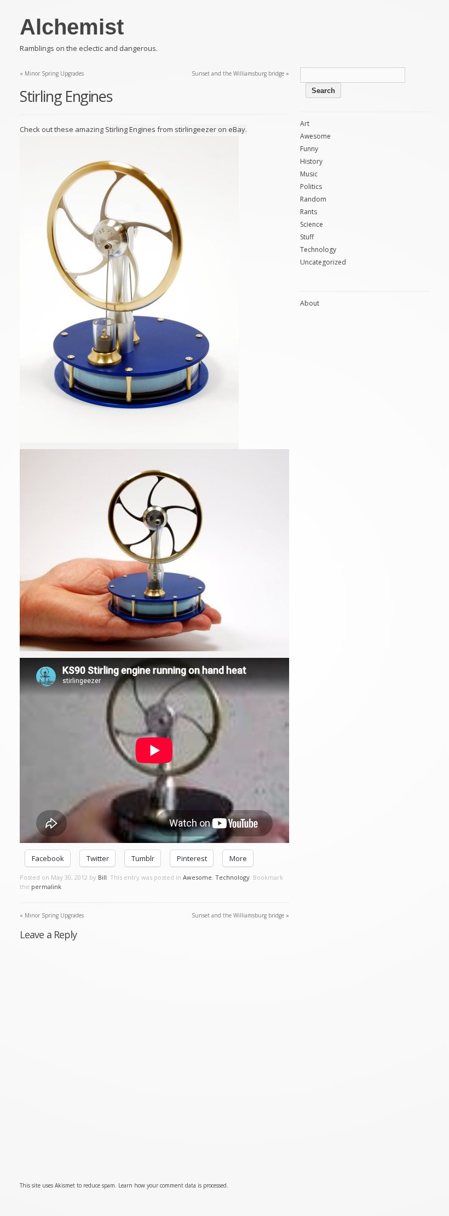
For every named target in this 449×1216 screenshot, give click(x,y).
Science (311, 224)
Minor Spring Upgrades (52, 73)
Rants (308, 211)
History (311, 161)
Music (309, 174)
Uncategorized (323, 262)
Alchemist (72, 27)
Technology (232, 877)
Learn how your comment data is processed (172, 1185)
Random (313, 199)
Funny (309, 148)
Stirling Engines (130, 129)
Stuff (307, 237)
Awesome (197, 877)
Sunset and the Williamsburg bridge (240, 73)
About (309, 303)
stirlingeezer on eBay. (211, 129)
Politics (311, 186)
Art (304, 123)
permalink (46, 886)
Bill (102, 877)
